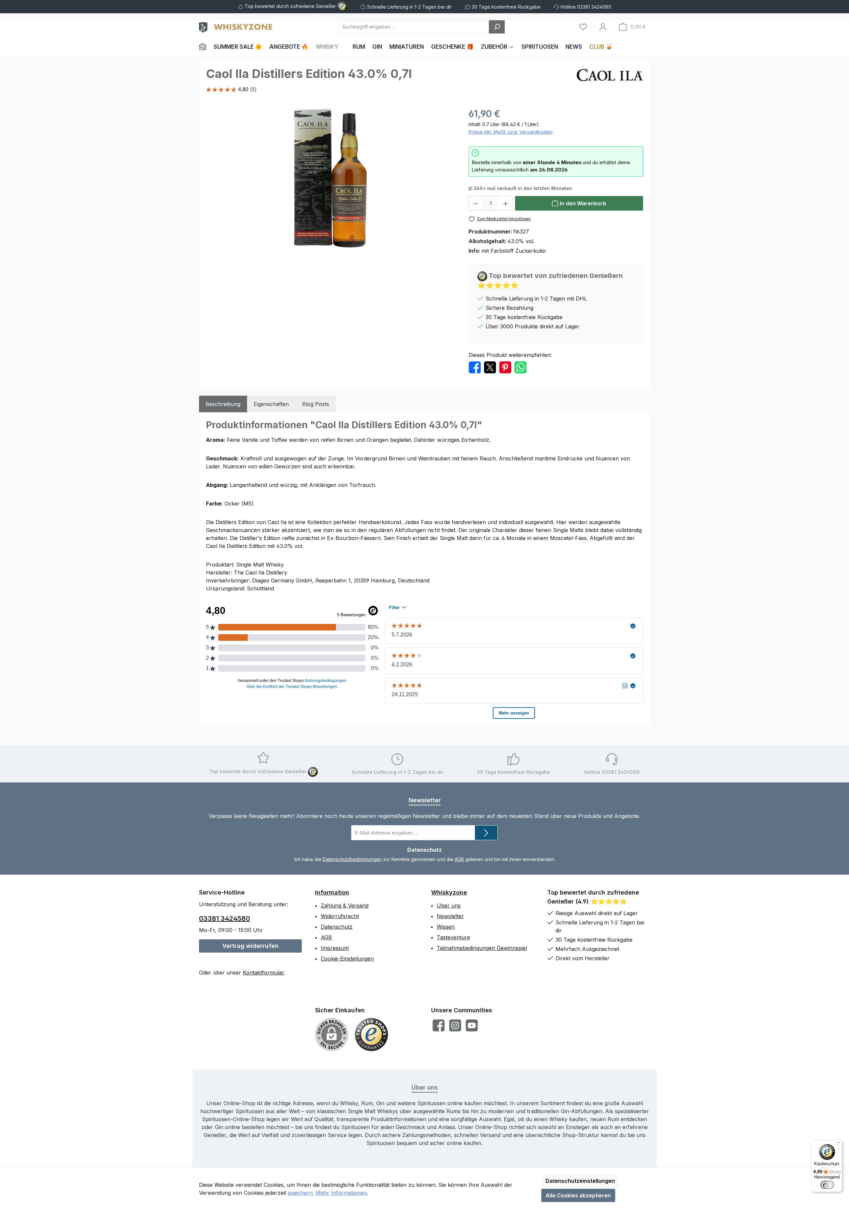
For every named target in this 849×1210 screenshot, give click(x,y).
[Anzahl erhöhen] (506, 203)
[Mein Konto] (603, 27)
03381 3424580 (224, 918)
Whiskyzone (449, 892)
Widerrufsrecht (340, 916)
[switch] (827, 1185)
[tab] (223, 404)
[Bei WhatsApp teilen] (520, 367)
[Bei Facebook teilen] (474, 367)
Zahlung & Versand (344, 905)
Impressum (335, 948)
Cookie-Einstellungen (347, 958)
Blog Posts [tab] (315, 404)
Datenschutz (337, 926)
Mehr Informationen (341, 1192)
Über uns (449, 905)
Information (332, 892)
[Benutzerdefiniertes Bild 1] (371, 1034)
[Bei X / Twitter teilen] (490, 367)
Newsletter (450, 916)
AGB (459, 859)
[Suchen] (497, 27)
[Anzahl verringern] (476, 203)
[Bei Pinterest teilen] (505, 367)
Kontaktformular (263, 972)
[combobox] (414, 27)
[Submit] (486, 832)
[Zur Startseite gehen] (235, 27)
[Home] (204, 47)
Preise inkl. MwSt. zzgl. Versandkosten (511, 132)
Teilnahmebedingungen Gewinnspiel (482, 948)
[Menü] (838, 1144)
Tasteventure (453, 937)
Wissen (446, 926)
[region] (330, 178)
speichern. (301, 1192)
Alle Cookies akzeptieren (578, 1195)
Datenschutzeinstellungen (580, 1180)
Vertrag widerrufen (250, 945)
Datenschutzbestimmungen (352, 859)
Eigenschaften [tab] (271, 404)
